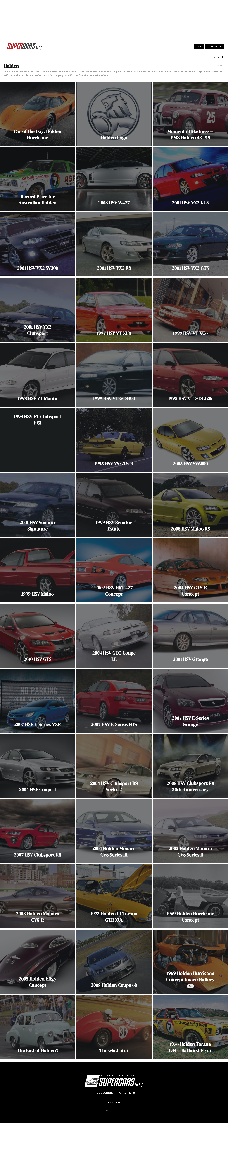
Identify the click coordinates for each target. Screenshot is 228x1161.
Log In (199, 46)
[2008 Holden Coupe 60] (114, 962)
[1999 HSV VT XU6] (190, 310)
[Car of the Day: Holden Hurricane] (37, 114)
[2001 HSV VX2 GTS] (190, 244)
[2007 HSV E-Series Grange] (190, 701)
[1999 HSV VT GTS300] (114, 375)
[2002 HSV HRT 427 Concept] (114, 570)
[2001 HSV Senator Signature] (37, 505)
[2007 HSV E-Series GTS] (114, 701)
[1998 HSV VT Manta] (37, 375)
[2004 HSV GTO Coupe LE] (114, 636)
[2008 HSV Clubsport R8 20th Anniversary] (190, 766)
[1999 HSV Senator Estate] (114, 505)
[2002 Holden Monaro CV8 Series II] (190, 831)
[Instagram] (125, 1093)
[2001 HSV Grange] (190, 636)
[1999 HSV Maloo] (37, 570)
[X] (120, 1093)
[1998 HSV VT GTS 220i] (190, 375)
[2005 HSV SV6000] (190, 440)
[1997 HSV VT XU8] (114, 310)
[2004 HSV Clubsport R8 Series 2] (114, 766)
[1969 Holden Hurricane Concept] (190, 896)
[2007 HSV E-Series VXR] (37, 701)
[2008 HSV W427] (114, 179)
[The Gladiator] (114, 1027)
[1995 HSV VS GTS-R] (114, 440)
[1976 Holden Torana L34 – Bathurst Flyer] (190, 1027)
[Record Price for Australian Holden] (37, 179)
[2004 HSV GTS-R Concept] (190, 570)
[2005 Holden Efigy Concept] (37, 962)
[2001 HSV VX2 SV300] (37, 244)
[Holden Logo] (114, 114)
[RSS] (129, 1093)
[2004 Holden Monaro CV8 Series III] (114, 831)
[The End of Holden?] (37, 1027)
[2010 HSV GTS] (37, 636)
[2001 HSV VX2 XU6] (190, 179)
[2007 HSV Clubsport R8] (37, 831)
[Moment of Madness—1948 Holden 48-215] (190, 114)
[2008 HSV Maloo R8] (190, 505)
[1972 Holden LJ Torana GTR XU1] (114, 896)
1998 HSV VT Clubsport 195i (37, 419)
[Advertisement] (114, 19)
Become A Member (214, 46)
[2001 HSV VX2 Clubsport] (37, 310)
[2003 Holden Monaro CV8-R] (37, 896)
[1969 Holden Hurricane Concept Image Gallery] (190, 962)
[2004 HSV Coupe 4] (37, 766)
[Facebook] (116, 1093)
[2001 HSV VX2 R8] (114, 244)
